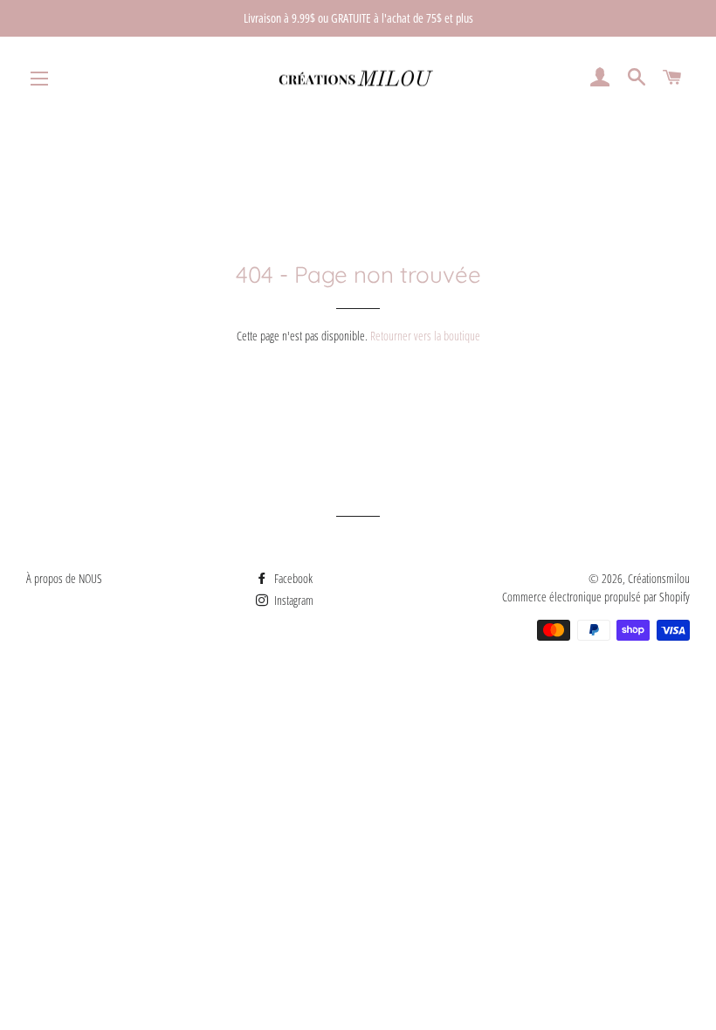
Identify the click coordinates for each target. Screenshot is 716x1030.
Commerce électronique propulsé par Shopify (596, 596)
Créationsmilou (659, 578)
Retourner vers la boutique (425, 335)
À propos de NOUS (64, 578)
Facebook (292, 578)
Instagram (292, 600)
